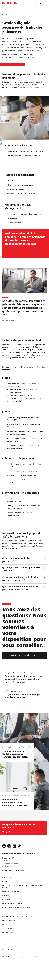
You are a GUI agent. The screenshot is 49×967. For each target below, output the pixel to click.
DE (3, 950)
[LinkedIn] (14, 846)
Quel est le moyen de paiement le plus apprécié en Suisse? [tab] (20, 588)
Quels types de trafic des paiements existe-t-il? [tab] (21, 569)
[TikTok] (19, 846)
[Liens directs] (35, 3)
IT (12, 950)
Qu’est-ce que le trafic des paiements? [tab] (16, 560)
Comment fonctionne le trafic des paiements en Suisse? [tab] (20, 578)
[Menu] (45, 3)
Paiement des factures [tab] (23, 367)
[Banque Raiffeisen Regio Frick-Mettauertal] (10, 3)
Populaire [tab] (6, 367)
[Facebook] (4, 846)
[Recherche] (40, 3)
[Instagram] (9, 846)
